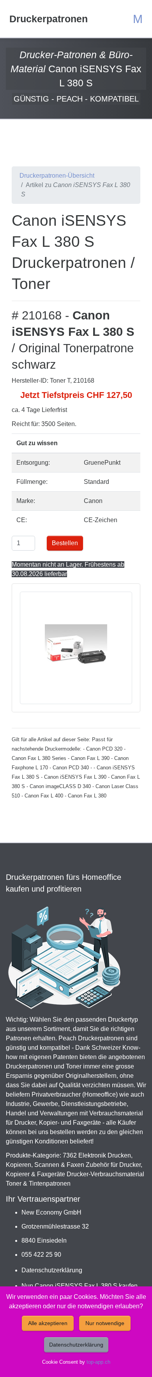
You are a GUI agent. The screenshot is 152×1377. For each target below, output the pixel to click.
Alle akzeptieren (47, 1323)
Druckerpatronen (48, 18)
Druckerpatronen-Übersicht (56, 175)
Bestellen (65, 543)
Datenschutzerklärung (51, 1270)
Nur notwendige (104, 1323)
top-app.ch (98, 1362)
